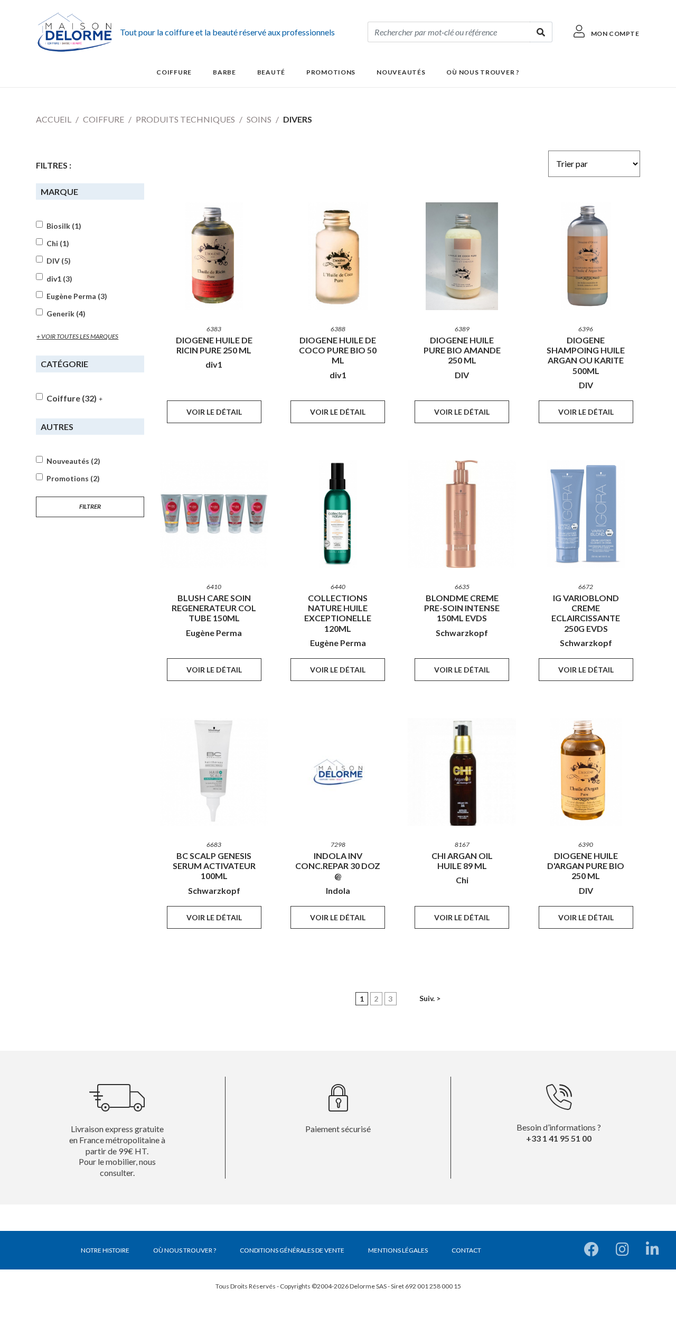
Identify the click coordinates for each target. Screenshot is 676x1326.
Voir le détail (214, 411)
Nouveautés (401, 72)
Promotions (330, 72)
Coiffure (103, 119)
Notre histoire (105, 1250)
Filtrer (90, 506)
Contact (466, 1250)
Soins (259, 119)
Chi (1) (57, 243)
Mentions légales (398, 1250)
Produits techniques (185, 119)
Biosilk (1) (63, 226)
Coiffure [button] (174, 72)
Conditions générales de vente (292, 1250)
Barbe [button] (224, 72)
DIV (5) (58, 261)
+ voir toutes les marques (77, 336)
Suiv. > (429, 998)
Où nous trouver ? (482, 72)
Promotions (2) (73, 478)
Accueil (53, 119)
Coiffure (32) (71, 398)
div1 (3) (59, 279)
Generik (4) (66, 314)
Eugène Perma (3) (76, 296)
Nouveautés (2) (73, 461)
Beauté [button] (271, 72)
